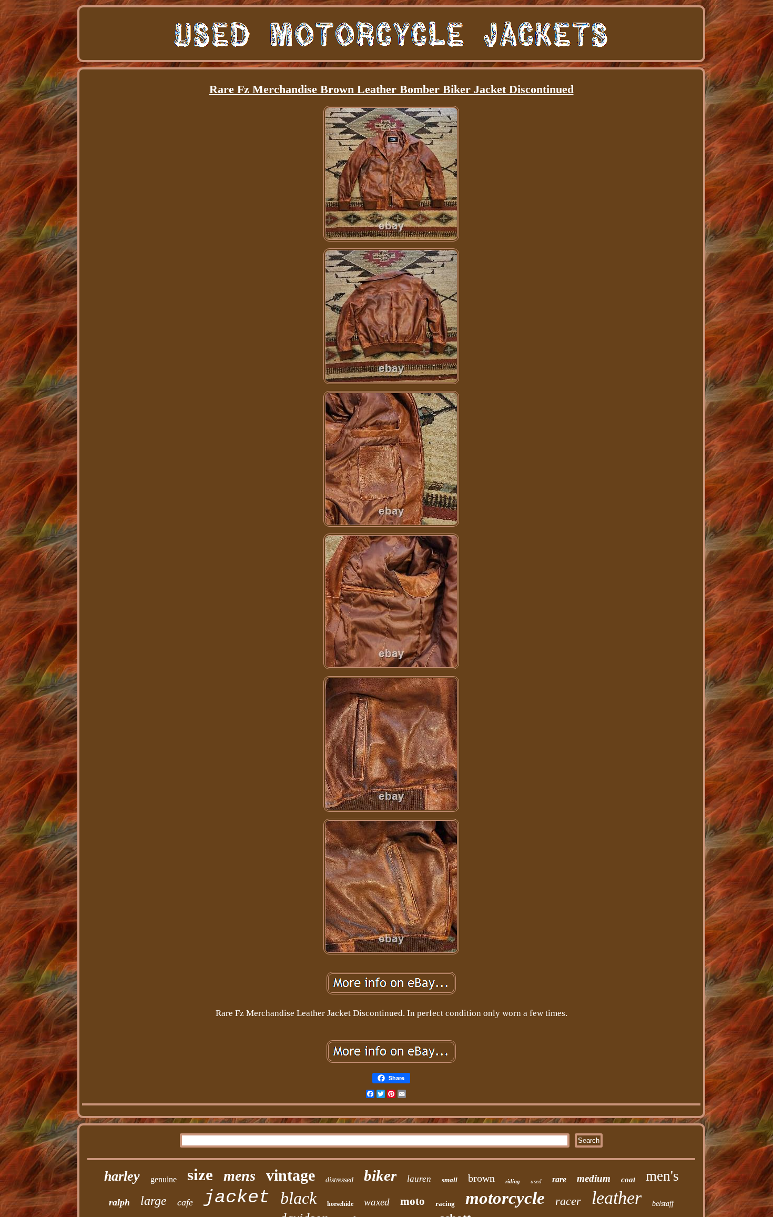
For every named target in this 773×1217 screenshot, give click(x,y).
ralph (119, 1202)
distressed (339, 1180)
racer (568, 1201)
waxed (377, 1202)
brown (481, 1178)
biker (380, 1175)
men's (662, 1176)
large (153, 1201)
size (200, 1174)
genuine (163, 1179)
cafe (185, 1202)
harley (122, 1176)
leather (617, 1198)
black (298, 1198)
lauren (419, 1179)
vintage (290, 1175)
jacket (237, 1197)
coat (628, 1179)
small (449, 1180)
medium (594, 1178)
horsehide (340, 1204)
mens (239, 1176)
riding (512, 1181)
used (536, 1181)
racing (445, 1204)
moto (412, 1201)
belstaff (663, 1204)
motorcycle (505, 1198)
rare (559, 1179)
